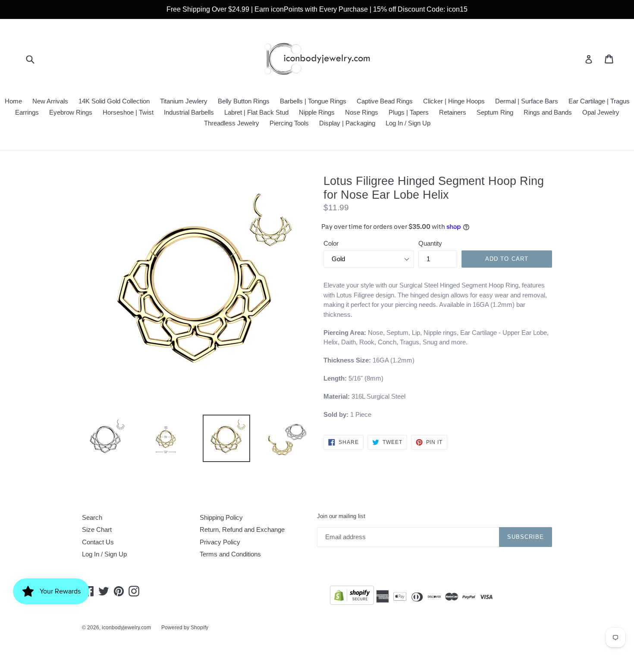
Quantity (430, 243)
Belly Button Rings (244, 101)
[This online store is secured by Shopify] (352, 597)
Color (331, 243)
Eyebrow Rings (70, 112)
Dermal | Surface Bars (526, 101)
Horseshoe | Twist (128, 112)
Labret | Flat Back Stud (256, 112)
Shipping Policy (221, 517)
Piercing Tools (289, 123)
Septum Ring (495, 112)
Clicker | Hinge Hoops (454, 101)
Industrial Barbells (189, 112)
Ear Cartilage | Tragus (599, 101)
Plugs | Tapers (409, 112)
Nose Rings (361, 112)
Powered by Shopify (184, 628)
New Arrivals (50, 101)
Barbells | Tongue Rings (313, 101)
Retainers (452, 112)
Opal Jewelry (600, 112)
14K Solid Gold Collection (114, 101)
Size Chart (97, 529)
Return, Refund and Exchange (242, 529)
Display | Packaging (347, 123)
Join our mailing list (341, 516)
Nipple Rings (317, 112)
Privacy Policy (220, 542)
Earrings (27, 112)
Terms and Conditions (230, 554)
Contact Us (98, 542)
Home (13, 101)
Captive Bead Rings (385, 101)
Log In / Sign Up (408, 123)
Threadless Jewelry (231, 123)
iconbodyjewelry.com (126, 628)
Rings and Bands (548, 112)
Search (92, 517)
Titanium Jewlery (183, 101)
